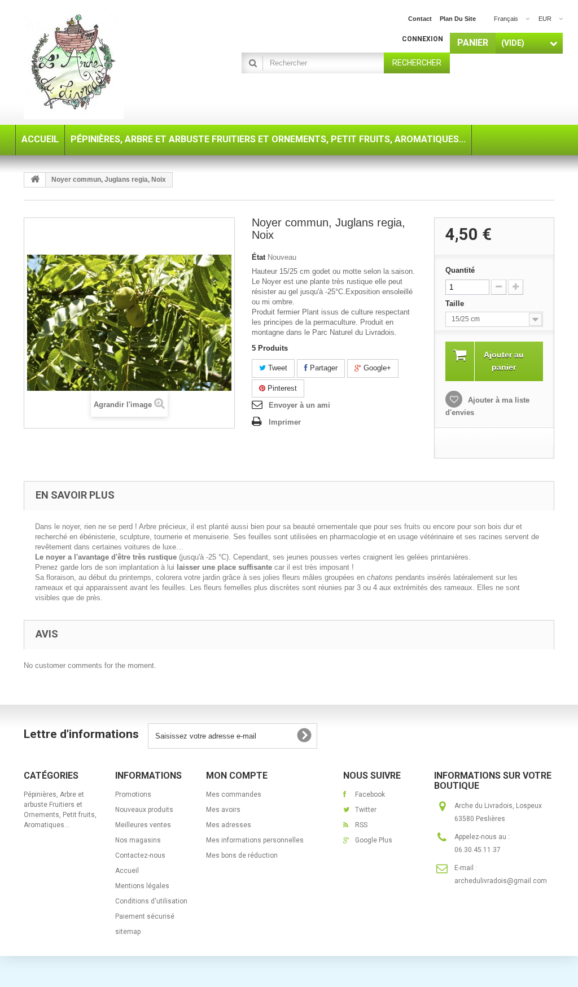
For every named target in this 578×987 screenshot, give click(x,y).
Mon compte (237, 775)
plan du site (458, 18)
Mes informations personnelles (255, 840)
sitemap (128, 932)
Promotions (133, 794)
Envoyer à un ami (299, 405)
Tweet (276, 368)
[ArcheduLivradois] (106, 63)
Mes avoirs (223, 810)
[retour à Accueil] (35, 180)
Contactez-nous (140, 855)
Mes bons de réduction (242, 855)
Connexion (422, 39)
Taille (455, 303)
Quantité (460, 270)
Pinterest (281, 388)
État (258, 257)
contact (420, 18)
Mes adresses (228, 825)
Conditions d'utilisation (151, 901)
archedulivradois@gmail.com (500, 881)
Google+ (376, 368)
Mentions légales (142, 886)
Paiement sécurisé (144, 916)
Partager (323, 368)
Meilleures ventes (143, 825)
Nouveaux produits (144, 810)
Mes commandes (233, 794)
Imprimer (285, 422)
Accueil (127, 871)
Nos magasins (138, 840)
